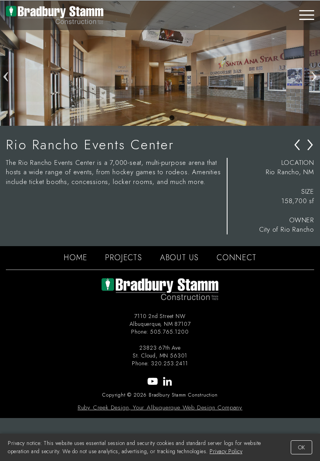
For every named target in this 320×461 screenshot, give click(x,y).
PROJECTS (123, 257)
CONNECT (236, 257)
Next (314, 63)
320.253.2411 (169, 363)
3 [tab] (172, 118)
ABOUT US (179, 257)
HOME (75, 257)
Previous (6, 63)
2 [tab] (160, 118)
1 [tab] (148, 118)
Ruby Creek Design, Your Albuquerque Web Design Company (160, 407)
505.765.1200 (169, 332)
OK (301, 447)
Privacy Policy (226, 451)
